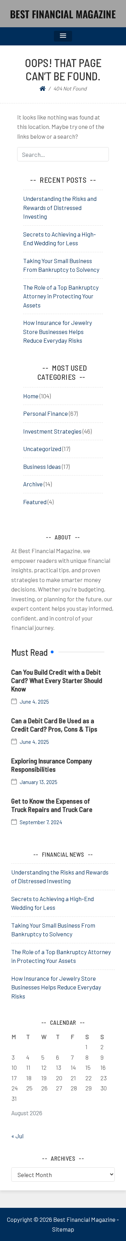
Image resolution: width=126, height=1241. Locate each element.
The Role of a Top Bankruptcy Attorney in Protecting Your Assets (61, 296)
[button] (63, 36)
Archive (33, 483)
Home (30, 395)
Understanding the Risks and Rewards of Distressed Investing (60, 207)
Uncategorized (42, 448)
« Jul (17, 1135)
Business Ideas (42, 466)
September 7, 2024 (41, 822)
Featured (35, 501)
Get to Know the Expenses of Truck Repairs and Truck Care (51, 805)
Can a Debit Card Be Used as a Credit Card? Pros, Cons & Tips (54, 724)
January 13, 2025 (38, 782)
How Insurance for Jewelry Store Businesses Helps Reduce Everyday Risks (57, 331)
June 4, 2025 (34, 701)
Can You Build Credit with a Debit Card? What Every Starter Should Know (56, 680)
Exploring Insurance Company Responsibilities (51, 764)
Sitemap (63, 1229)
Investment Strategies (52, 431)
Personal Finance (45, 413)
